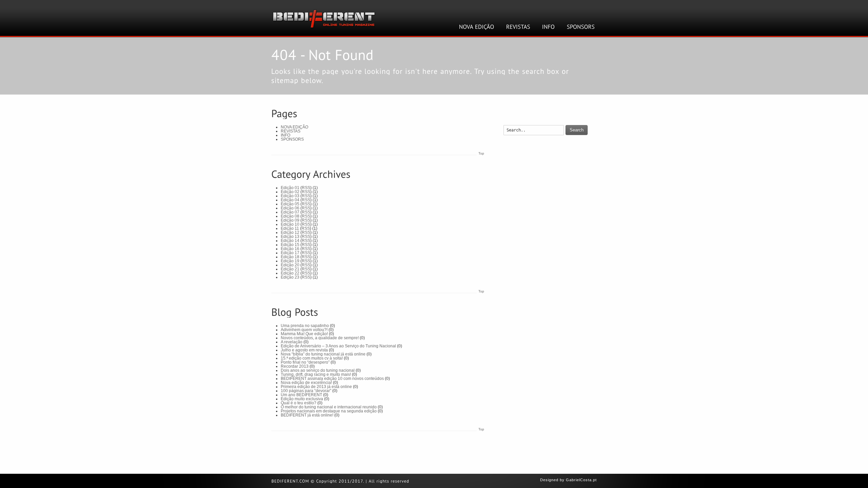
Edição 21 (290, 269)
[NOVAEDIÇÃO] (476, 26)
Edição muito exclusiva (302, 398)
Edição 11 (290, 228)
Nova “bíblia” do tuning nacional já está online (323, 354)
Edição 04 (290, 200)
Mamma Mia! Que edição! (304, 333)
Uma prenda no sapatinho (305, 325)
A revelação (291, 342)
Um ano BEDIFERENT (301, 394)
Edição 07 (290, 212)
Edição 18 (290, 257)
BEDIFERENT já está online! (307, 415)
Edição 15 (290, 244)
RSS (306, 187)
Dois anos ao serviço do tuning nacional (318, 370)
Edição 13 (290, 236)
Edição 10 (290, 224)
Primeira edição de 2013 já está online (316, 386)
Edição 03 (290, 196)
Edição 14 (290, 240)
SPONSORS (292, 139)
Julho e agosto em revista (304, 350)
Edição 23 (290, 277)
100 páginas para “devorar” (306, 390)
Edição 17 (290, 252)
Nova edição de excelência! (306, 382)
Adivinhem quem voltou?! (304, 329)
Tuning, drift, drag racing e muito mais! (316, 374)
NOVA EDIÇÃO (294, 127)
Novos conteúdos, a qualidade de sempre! (320, 338)
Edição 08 (290, 216)
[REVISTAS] (518, 26)
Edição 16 (290, 248)
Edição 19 (290, 261)
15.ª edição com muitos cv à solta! (312, 358)
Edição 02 (290, 191)
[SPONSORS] (581, 26)
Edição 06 (290, 208)
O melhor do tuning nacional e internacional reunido (329, 407)
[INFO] (548, 26)
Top (481, 153)
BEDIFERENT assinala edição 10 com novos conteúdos (332, 378)
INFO (285, 135)
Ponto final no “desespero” (305, 362)
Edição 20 (290, 265)
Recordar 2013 (295, 366)
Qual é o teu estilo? (298, 403)
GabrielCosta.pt (581, 480)
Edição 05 (290, 204)
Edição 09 (290, 220)
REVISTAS (290, 131)
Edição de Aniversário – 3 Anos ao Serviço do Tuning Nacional (338, 346)
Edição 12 (290, 232)
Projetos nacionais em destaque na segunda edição (329, 411)
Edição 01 (290, 187)
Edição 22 (290, 273)
